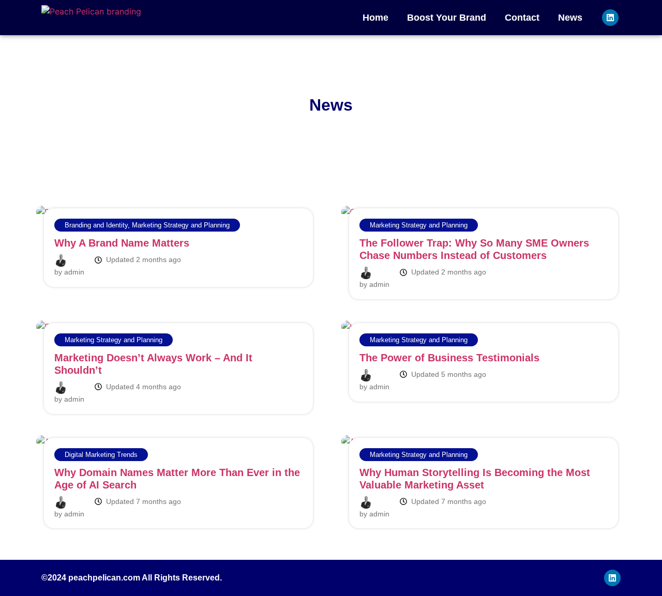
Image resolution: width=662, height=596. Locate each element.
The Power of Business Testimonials (449, 357)
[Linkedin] (610, 17)
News (570, 17)
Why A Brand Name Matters (121, 243)
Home (375, 17)
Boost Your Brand (446, 17)
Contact (522, 17)
